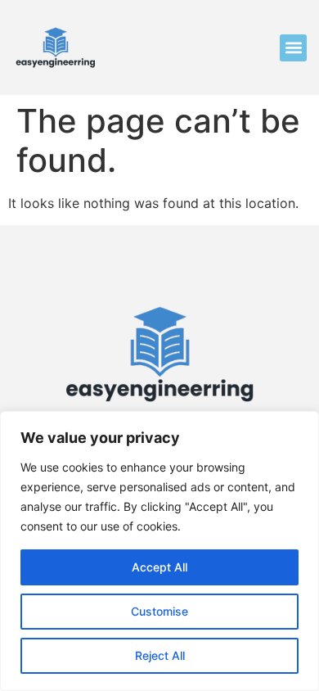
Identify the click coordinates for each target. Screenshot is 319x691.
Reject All (160, 655)
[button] (293, 47)
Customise (159, 611)
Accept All (159, 567)
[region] (159, 551)
